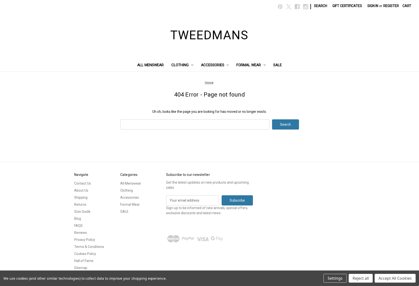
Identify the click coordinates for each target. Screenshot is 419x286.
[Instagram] (305, 6)
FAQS (78, 226)
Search (320, 6)
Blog (77, 219)
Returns (80, 204)
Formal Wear (248, 65)
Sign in (372, 6)
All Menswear (150, 65)
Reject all (361, 278)
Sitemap (80, 268)
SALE (277, 65)
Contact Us (82, 183)
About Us (81, 190)
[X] (288, 6)
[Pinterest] (280, 6)
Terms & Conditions (89, 247)
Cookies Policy (85, 254)
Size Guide (82, 211)
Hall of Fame (83, 261)
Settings (335, 278)
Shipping (81, 197)
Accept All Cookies (395, 278)
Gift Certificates (347, 6)
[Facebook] (297, 6)
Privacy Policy (84, 240)
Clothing (180, 65)
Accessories (212, 65)
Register (391, 6)
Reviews (80, 233)
